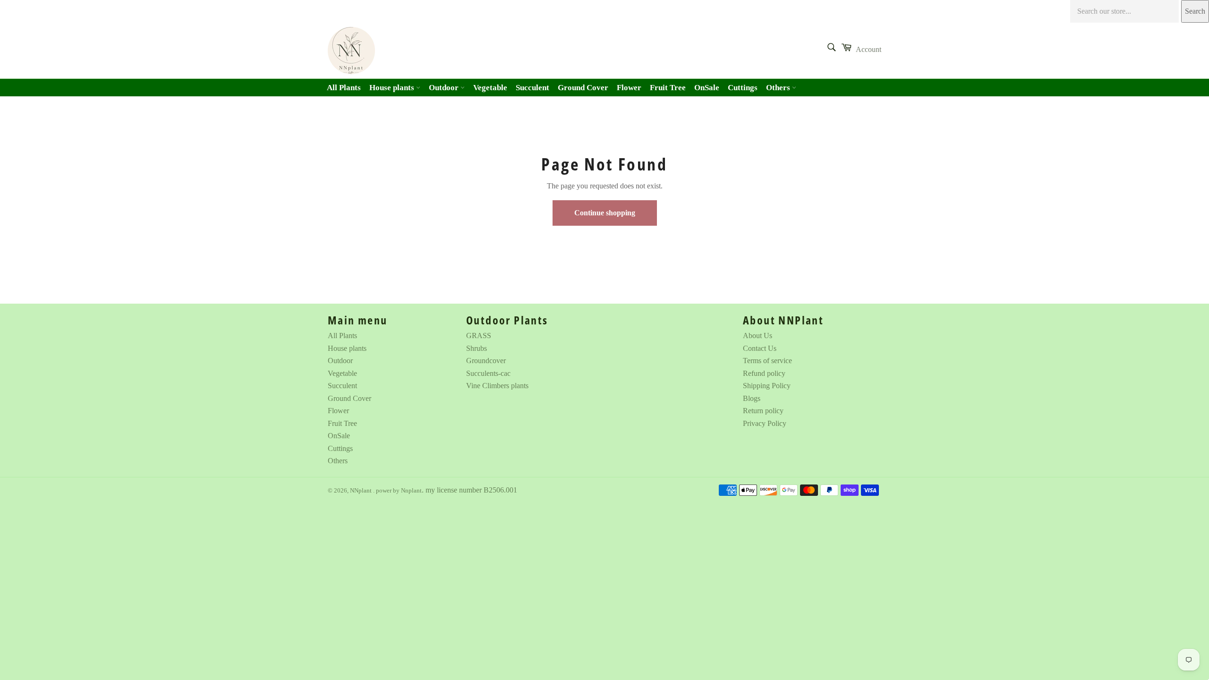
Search (1195, 11)
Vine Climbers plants (497, 386)
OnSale (706, 87)
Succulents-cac (488, 373)
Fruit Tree (668, 87)
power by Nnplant (399, 490)
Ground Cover (583, 87)
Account (868, 49)
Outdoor (444, 87)
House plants (392, 87)
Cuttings (743, 87)
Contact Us (759, 348)
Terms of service (767, 361)
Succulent (532, 87)
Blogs (751, 398)
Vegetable (490, 87)
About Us (757, 336)
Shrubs (476, 348)
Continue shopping (604, 213)
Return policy (763, 411)
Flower (629, 87)
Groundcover (486, 361)
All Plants (344, 87)
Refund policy (764, 373)
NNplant (361, 490)
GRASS (478, 336)
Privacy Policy (764, 423)
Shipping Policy (767, 386)
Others (779, 87)
